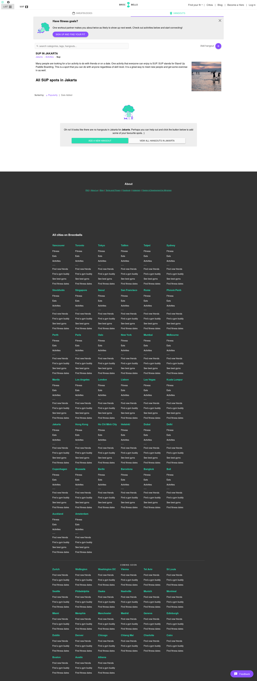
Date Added (66, 94)
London (102, 379)
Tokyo (101, 245)
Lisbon (125, 379)
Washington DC (107, 569)
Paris (78, 334)
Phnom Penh (174, 290)
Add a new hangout (99, 140)
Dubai (147, 424)
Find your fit (195, 5)
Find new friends (60, 268)
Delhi (169, 424)
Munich (148, 591)
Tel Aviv (148, 569)
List (7, 7)
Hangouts (177, 13)
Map (24, 7)
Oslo (100, 334)
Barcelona (127, 469)
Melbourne (173, 334)
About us (94, 190)
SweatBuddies (82, 13)
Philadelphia (82, 591)
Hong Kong (81, 424)
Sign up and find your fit (70, 34)
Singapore (81, 290)
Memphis (80, 613)
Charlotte (149, 635)
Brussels (80, 469)
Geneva (148, 613)
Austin (79, 657)
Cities (210, 5)
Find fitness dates (60, 283)
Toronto (79, 245)
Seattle (56, 591)
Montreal (171, 591)
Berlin (101, 469)
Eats (54, 255)
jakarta (39, 56)
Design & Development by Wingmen (157, 190)
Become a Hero (236, 5)
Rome (147, 290)
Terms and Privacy (113, 190)
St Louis (171, 569)
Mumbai (148, 334)
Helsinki (125, 424)
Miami (55, 613)
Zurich (56, 569)
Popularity (52, 94)
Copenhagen (59, 469)
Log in (252, 5)
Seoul (101, 290)
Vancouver (58, 245)
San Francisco (129, 290)
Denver (79, 635)
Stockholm (58, 290)
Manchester (104, 613)
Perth (55, 334)
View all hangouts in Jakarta (157, 140)
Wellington (81, 569)
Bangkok (149, 469)
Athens (102, 657)
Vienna (125, 569)
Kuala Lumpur (175, 379)
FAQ (87, 190)
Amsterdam (81, 513)
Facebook (126, 190)
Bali (169, 469)
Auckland (57, 513)
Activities (50, 56)
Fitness (55, 251)
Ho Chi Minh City (107, 424)
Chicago (103, 635)
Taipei (147, 245)
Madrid (125, 613)
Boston (56, 657)
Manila (56, 379)
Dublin (56, 635)
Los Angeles (82, 379)
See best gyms (59, 278)
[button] (241, 673)
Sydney (171, 245)
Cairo (170, 635)
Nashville (126, 591)
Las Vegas (149, 379)
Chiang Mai (127, 635)
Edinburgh (173, 613)
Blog (220, 5)
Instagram (136, 190)
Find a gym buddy (60, 273)
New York (126, 334)
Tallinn (124, 245)
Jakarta (56, 424)
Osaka (101, 591)
